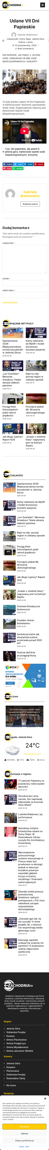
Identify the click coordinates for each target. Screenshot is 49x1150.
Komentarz (9, 243)
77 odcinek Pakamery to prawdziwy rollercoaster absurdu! (31, 783)
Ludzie (29, 42)
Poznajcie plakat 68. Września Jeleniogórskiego (35, 409)
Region (7, 1021)
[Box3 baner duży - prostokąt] (24, 687)
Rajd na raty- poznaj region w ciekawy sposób (34, 376)
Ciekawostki (12, 39)
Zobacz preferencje (24, 1140)
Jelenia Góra (38, 39)
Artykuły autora (30, 204)
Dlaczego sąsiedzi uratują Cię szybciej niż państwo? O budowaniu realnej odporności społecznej (31, 946)
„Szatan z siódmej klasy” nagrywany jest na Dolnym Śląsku (31, 594)
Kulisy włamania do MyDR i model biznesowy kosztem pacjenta (31, 505)
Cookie (21, 1146)
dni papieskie (10, 55)
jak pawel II (24, 55)
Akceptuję (24, 1126)
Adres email (9, 290)
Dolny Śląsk (25, 39)
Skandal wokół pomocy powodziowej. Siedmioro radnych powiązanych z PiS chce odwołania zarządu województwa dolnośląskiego (31, 900)
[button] (45, 1098)
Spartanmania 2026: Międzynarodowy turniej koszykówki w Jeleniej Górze (13, 346)
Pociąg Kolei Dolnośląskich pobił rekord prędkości (27, 549)
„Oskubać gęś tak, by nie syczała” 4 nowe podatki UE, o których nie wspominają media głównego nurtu (30, 924)
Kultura (22, 42)
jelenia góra (11, 151)
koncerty (32, 61)
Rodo (27, 1146)
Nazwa (6, 279)
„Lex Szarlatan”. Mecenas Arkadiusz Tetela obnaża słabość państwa (12, 379)
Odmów (24, 1133)
